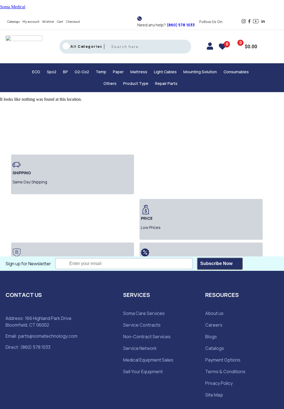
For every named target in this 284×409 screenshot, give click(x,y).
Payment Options (222, 360)
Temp (101, 71)
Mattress (138, 71)
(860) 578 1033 (181, 24)
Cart (60, 22)
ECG (36, 71)
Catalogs (13, 22)
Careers (213, 325)
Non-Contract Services (147, 337)
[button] (37, 72)
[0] (222, 47)
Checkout (73, 22)
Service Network (140, 348)
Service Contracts (142, 325)
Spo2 (51, 71)
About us (214, 313)
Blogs (211, 337)
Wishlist (48, 22)
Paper (118, 71)
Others (109, 83)
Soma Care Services (144, 313)
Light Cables (165, 71)
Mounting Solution (200, 71)
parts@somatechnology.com (47, 336)
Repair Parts (166, 83)
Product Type (135, 83)
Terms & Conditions (225, 371)
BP (65, 71)
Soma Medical (12, 6)
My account (30, 22)
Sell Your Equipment (143, 371)
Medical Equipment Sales (148, 360)
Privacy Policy (219, 383)
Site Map (214, 395)
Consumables (236, 71)
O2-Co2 (82, 71)
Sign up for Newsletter (28, 264)
